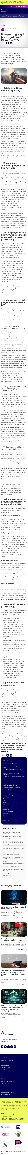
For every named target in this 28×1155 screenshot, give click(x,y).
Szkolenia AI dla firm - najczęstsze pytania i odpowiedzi (13, 870)
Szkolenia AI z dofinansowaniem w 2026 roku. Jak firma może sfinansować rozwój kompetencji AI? (13, 843)
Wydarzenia (6, 820)
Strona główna (11, 15)
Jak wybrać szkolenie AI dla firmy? (11, 866)
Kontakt (3, 1074)
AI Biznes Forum (5, 1067)
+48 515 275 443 (14, 6)
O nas (2, 1071)
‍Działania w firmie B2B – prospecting (12, 763)
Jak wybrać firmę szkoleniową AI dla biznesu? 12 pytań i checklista (12, 837)
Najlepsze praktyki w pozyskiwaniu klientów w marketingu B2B (11, 785)
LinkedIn (16, 6)
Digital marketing (7, 804)
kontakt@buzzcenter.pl (11, 6)
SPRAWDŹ (4, 751)
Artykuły (18, 15)
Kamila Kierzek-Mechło (12, 29)
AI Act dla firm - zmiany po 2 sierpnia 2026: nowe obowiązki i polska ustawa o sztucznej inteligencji (13, 848)
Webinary (5, 818)
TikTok (23, 6)
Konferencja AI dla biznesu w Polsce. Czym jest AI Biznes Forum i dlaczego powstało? (13, 858)
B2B (4, 800)
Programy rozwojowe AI (8, 1063)
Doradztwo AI (5, 1065)
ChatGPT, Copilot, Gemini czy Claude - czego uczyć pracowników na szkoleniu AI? (13, 862)
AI (3, 798)
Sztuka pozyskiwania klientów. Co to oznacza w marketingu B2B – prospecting (13, 770)
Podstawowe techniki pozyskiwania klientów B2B (11, 774)
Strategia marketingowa (9, 815)
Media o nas (6, 809)
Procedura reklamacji (6, 1119)
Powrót (3, 25)
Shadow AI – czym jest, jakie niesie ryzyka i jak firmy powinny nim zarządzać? (13, 853)
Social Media (6, 813)
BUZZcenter (5, 1151)
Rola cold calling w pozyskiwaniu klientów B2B (14, 776)
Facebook (19, 6)
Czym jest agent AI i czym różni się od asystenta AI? (12, 833)
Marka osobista (6, 807)
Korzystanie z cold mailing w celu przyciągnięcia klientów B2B (11, 779)
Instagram (21, 6)
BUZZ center (9, 1032)
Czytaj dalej (20, 917)
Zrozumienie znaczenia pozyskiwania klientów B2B (12, 766)
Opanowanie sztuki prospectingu (11, 789)
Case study (5, 802)
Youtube (26, 6)
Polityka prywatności (17, 1119)
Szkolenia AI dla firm (7, 1060)
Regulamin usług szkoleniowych (17, 1118)
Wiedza (3, 1069)
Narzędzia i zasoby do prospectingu (12, 787)
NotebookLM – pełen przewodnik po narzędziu (12, 874)
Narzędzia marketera (8, 811)
